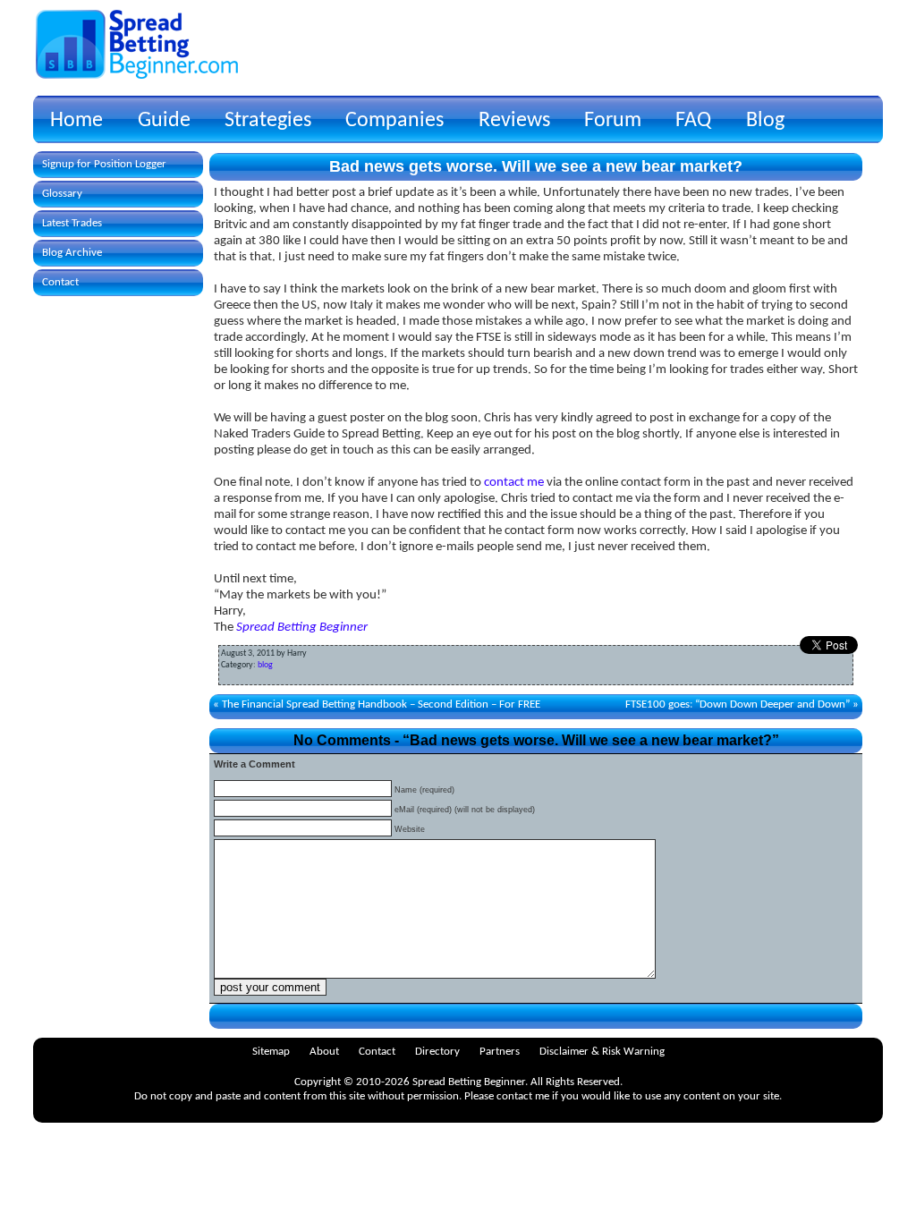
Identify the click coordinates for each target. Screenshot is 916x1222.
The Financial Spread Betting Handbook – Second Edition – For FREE (381, 704)
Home (76, 121)
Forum (612, 121)
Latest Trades (72, 223)
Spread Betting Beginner (302, 627)
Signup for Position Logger (104, 164)
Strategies (268, 121)
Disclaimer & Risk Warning (602, 1051)
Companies (394, 121)
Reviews (514, 121)
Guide (164, 121)
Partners (499, 1051)
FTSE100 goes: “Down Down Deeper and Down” (737, 704)
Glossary (62, 193)
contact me (514, 482)
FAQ (693, 121)
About (324, 1051)
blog (265, 665)
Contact (60, 282)
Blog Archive (72, 253)
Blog (765, 121)
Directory (437, 1051)
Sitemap (271, 1051)
